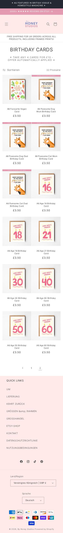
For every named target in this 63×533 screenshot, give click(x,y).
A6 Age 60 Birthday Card (46, 346)
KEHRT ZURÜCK (15, 403)
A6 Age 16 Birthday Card (46, 204)
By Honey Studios (26, 529)
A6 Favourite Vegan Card (17, 110)
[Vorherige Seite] (22, 368)
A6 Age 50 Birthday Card (16, 346)
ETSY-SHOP (13, 426)
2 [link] (40, 368)
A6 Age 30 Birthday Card (17, 299)
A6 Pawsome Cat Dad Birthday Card (17, 204)
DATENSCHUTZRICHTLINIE (22, 440)
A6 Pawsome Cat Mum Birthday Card (46, 157)
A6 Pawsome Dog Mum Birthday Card (46, 110)
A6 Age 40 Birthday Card (46, 299)
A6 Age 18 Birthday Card (16, 252)
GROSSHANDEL (15, 418)
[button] (6, 24)
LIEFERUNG (13, 396)
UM (8, 389)
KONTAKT (12, 433)
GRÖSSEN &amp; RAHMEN (21, 411)
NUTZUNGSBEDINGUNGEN (21, 447)
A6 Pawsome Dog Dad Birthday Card (17, 157)
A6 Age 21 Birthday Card (46, 252)
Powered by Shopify (44, 529)
